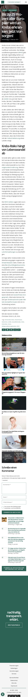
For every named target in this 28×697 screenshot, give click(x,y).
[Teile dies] (7, 330)
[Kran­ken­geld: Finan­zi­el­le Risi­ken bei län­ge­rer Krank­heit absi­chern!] (14, 422)
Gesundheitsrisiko (16, 322)
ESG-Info (14, 683)
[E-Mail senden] (3, 330)
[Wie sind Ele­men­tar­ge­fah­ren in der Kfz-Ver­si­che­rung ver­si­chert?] (14, 344)
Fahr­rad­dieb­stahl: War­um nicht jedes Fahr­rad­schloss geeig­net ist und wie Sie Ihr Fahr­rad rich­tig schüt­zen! (16, 540)
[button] (26, 2)
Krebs (22, 322)
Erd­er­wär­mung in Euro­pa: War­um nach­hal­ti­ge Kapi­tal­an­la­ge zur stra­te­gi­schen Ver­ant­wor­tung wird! (17, 559)
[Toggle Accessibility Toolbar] (3, 694)
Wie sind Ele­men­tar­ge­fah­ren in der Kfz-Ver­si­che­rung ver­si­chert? (13, 353)
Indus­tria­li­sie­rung (13, 138)
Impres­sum (14, 686)
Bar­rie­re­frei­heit (14, 677)
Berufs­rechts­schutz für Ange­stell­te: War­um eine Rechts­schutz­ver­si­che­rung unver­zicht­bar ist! (17, 530)
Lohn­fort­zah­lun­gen (9, 252)
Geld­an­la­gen (14, 668)
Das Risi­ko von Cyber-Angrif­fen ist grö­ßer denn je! (14, 412)
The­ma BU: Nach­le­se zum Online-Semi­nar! (12, 451)
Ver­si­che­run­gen (14, 671)
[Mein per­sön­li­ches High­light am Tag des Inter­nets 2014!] (14, 364)
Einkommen (5, 322)
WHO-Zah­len (8, 202)
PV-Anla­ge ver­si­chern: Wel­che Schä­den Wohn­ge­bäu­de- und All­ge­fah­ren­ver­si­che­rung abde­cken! (17, 549)
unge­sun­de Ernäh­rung (10, 167)
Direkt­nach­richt (13, 300)
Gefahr (6, 99)
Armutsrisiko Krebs (9, 319)
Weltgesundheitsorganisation (9, 326)
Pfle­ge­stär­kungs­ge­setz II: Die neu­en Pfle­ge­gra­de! (14, 392)
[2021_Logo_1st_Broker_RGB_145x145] (2, 2)
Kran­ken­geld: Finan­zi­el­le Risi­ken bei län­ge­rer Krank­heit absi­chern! (13, 432)
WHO (20, 52)
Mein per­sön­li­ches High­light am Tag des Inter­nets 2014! (13, 373)
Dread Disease (18, 319)
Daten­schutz (14, 680)
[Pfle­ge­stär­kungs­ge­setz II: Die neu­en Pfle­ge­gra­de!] (14, 383)
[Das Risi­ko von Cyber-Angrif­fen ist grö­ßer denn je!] (14, 403)
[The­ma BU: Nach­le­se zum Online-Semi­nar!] (14, 442)
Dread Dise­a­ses (7, 263)
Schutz (9, 324)
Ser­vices (14, 674)
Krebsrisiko (4, 324)
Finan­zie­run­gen (14, 665)
